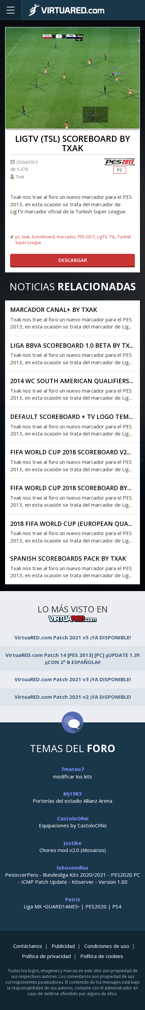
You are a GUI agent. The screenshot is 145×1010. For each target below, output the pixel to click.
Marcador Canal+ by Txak (53, 309)
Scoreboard (43, 237)
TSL (112, 237)
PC (119, 170)
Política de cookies (101, 956)
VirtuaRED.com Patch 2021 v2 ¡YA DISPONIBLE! (72, 696)
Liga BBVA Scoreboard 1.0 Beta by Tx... (72, 345)
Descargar (72, 260)
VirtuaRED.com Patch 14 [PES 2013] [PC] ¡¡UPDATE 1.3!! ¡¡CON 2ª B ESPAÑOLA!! (72, 658)
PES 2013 (86, 237)
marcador (66, 237)
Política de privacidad (46, 956)
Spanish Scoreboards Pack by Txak (68, 558)
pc (17, 237)
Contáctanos (27, 945)
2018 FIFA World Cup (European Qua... (71, 524)
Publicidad (63, 945)
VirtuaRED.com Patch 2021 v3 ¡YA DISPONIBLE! (72, 679)
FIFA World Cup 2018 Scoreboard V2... (70, 452)
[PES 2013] (120, 161)
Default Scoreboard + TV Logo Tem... (71, 417)
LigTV (102, 237)
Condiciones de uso (106, 945)
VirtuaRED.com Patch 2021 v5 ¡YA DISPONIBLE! (72, 637)
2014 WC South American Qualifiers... (71, 381)
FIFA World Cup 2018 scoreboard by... (70, 488)
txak (26, 237)
